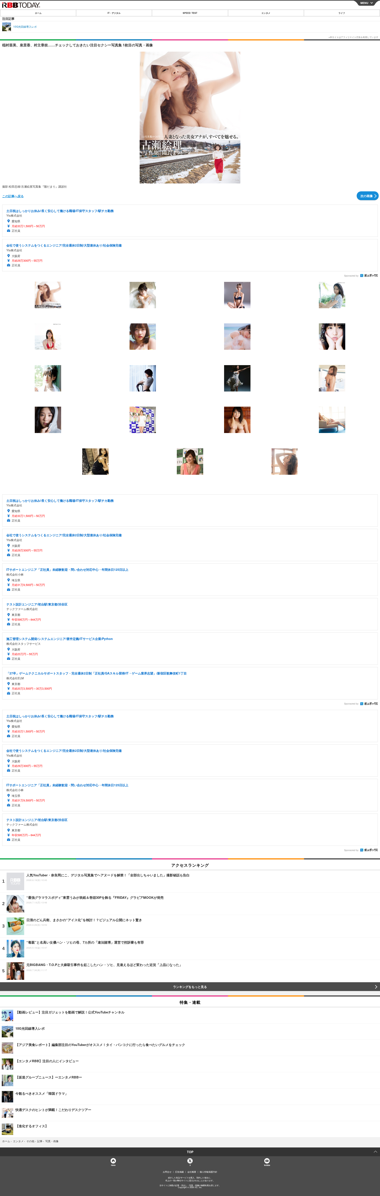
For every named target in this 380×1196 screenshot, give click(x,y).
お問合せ (167, 1172)
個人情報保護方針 (208, 1172)
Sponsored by (351, 275)
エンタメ (265, 13)
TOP (190, 1152)
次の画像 (366, 195)
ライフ (341, 13)
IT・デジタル (114, 13)
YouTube (267, 1165)
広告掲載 (179, 1172)
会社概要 (191, 1172)
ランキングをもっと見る (190, 986)
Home (113, 1165)
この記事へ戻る (13, 196)
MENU (364, 3)
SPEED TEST (190, 13)
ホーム (38, 13)
